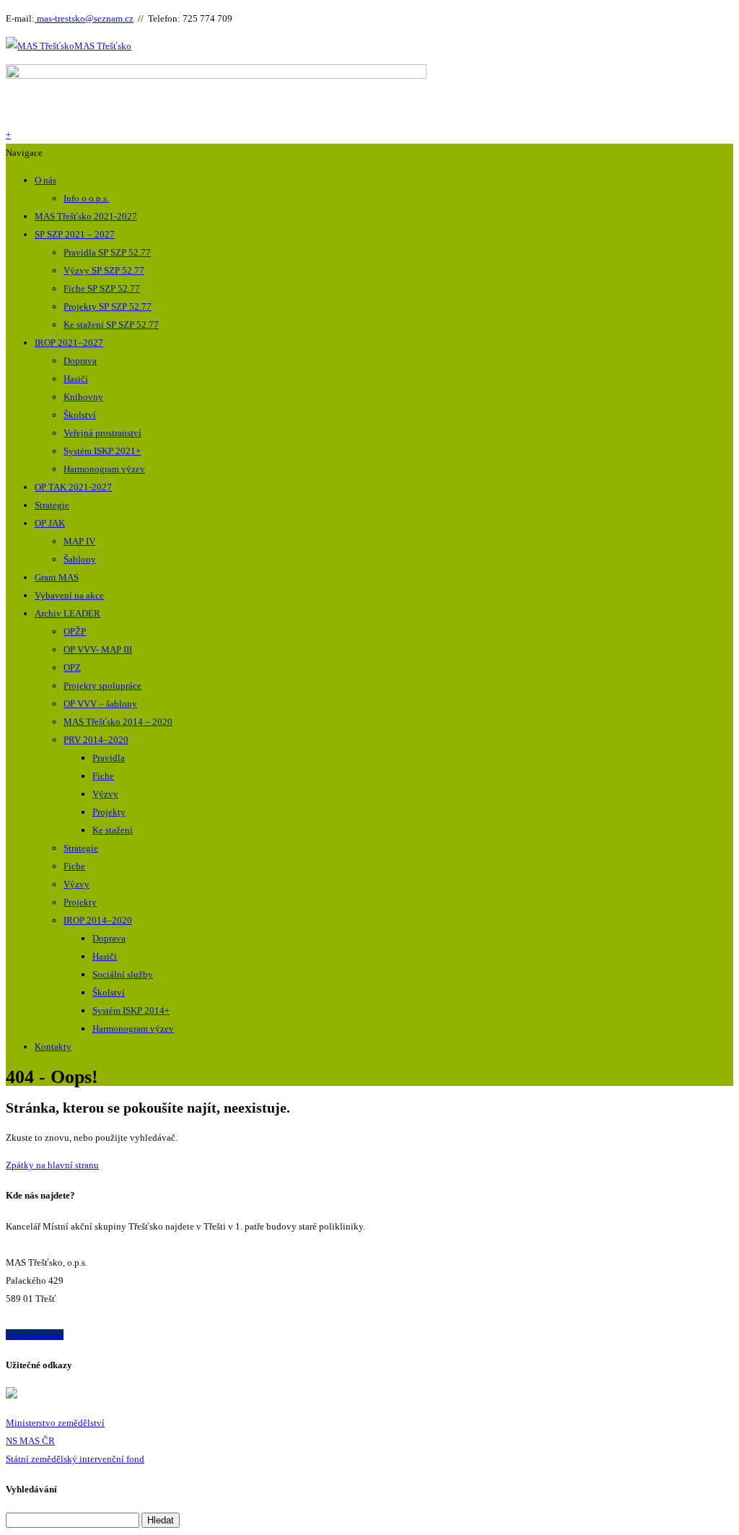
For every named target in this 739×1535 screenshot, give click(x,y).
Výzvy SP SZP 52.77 (104, 270)
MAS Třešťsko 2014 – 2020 (118, 721)
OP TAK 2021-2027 (73, 487)
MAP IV (79, 541)
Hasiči (76, 378)
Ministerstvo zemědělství (55, 1422)
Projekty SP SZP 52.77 (108, 306)
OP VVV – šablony (100, 703)
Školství (80, 414)
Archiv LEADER (67, 613)
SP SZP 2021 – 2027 (75, 234)
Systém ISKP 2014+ (131, 1010)
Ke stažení (112, 830)
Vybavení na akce (69, 595)
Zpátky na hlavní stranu (52, 1165)
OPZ (72, 667)
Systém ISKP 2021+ (102, 450)
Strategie (52, 505)
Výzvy (105, 793)
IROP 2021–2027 (69, 342)
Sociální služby (122, 974)
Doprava (80, 360)
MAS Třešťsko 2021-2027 (86, 216)
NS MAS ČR (30, 1440)
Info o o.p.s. (86, 198)
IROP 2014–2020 (98, 920)
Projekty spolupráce (102, 685)
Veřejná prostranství (102, 432)
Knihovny (83, 396)
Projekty (109, 811)
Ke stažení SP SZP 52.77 (111, 324)
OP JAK (50, 523)
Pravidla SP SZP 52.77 (107, 252)
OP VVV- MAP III (98, 649)
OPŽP (75, 631)
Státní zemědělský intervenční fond (75, 1458)
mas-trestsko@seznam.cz (84, 18)
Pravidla (108, 757)
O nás (45, 180)
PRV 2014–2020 (96, 739)
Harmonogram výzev (104, 469)
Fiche (103, 775)
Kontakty (53, 1046)
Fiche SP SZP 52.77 (102, 288)
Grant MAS (57, 577)
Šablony (80, 559)
